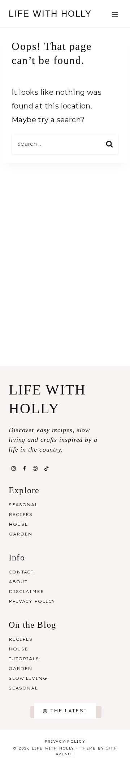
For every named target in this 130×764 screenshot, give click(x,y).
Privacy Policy (32, 601)
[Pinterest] (35, 468)
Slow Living (28, 678)
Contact (21, 572)
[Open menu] (114, 14)
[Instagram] (13, 468)
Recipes (20, 514)
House (18, 524)
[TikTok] (46, 468)
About (18, 581)
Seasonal (23, 504)
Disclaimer (26, 591)
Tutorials (24, 658)
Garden (20, 534)
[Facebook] (24, 468)
